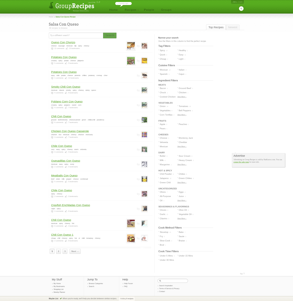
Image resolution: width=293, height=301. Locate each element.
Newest (232, 27)
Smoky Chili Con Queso (65, 86)
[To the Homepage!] (75, 6)
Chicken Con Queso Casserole (70, 131)
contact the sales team (241, 162)
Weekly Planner (59, 292)
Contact (162, 291)
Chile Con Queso (61, 146)
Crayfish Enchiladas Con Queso (70, 205)
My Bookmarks (59, 286)
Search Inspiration (166, 286)
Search (91, 286)
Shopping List (58, 289)
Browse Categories (96, 283)
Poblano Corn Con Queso (67, 101)
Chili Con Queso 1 (62, 234)
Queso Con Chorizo (63, 42)
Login (240, 2)
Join (234, 2)
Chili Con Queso (61, 116)
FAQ (125, 286)
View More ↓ (181, 97)
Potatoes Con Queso (64, 57)
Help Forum (128, 283)
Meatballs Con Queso (64, 175)
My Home (57, 283)
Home (51, 17)
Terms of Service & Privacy (169, 288)
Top (241, 274)
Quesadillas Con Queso (65, 160)
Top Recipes (216, 27)
